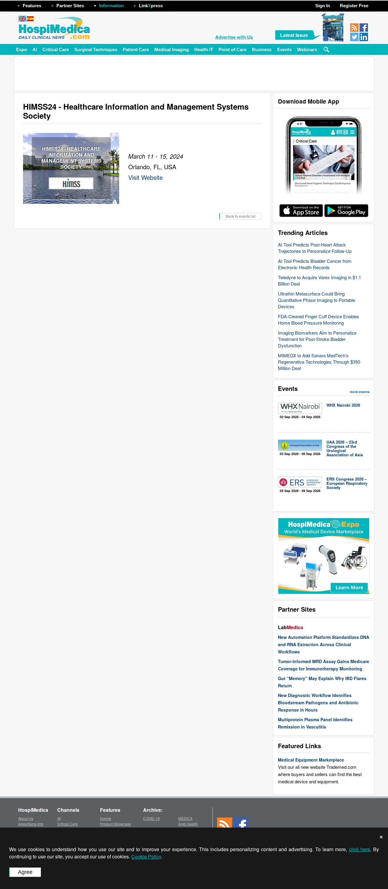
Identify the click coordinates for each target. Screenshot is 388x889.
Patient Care (136, 49)
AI (34, 49)
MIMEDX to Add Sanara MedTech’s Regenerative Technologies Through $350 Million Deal (319, 361)
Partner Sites (70, 5)
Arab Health (188, 823)
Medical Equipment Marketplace (311, 760)
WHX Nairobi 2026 (343, 405)
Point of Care (232, 49)
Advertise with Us (234, 37)
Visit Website (145, 177)
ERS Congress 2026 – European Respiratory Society (346, 483)
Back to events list (240, 216)
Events (284, 49)
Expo (21, 49)
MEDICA (185, 818)
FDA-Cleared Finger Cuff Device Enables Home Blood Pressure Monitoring (318, 319)
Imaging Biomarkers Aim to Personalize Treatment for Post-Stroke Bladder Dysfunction (317, 339)
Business (262, 49)
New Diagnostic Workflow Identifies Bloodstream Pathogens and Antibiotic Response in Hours (318, 702)
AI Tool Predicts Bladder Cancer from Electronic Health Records (315, 264)
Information (111, 5)
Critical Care (55, 49)
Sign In (322, 5)
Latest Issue (294, 34)
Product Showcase (115, 823)
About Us (25, 818)
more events (360, 391)
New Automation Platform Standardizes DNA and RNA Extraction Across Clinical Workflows (323, 644)
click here (359, 849)
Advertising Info (31, 823)
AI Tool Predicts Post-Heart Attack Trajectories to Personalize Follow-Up (315, 247)
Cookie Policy (146, 856)
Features (32, 5)
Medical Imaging (171, 49)
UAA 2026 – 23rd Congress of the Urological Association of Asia (344, 448)
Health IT (203, 49)
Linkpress (151, 5)
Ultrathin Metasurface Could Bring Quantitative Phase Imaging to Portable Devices (316, 299)
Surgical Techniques (95, 49)
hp (171, 4)
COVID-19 (151, 818)
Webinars (307, 49)
